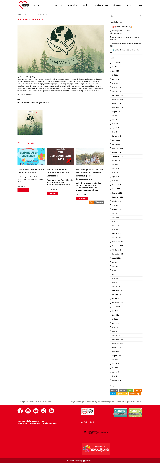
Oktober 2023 (116, 201)
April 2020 (115, 372)
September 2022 (117, 254)
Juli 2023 (115, 213)
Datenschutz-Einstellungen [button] (29, 423)
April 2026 (115, 79)
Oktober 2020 (116, 347)
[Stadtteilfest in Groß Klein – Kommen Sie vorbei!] (31, 165)
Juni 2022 (115, 266)
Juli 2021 (115, 311)
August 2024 (116, 160)
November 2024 (117, 148)
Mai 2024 (115, 172)
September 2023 (117, 205)
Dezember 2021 (117, 291)
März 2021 (115, 327)
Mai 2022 (115, 270)
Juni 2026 (115, 71)
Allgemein (35, 77)
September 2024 (117, 156)
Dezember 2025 (117, 95)
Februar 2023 (116, 234)
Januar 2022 (116, 286)
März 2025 (115, 132)
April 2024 (115, 177)
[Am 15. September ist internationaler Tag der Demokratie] (60, 165)
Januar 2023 (116, 238)
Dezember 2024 (117, 144)
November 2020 (117, 343)
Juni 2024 (115, 168)
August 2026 (116, 63)
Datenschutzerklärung (36, 421)
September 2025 (117, 107)
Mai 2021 (115, 319)
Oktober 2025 (116, 103)
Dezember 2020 (117, 339)
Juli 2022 (115, 262)
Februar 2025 (116, 136)
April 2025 (115, 128)
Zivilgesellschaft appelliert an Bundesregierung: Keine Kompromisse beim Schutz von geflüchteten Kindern (106, 402)
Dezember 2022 (117, 242)
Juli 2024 (115, 164)
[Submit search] (140, 16)
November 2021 (117, 295)
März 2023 (115, 229)
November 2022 (117, 246)
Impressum (22, 421)
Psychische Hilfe (122, 394)
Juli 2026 (115, 67)
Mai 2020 (115, 368)
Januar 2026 (116, 91)
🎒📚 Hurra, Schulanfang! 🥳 (122, 27)
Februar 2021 (116, 331)
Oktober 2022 (116, 250)
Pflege (113, 394)
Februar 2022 (116, 282)
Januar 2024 (116, 189)
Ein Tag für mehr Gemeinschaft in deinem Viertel (34, 402)
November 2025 (117, 99)
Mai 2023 (115, 221)
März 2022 (115, 278)
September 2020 (117, 351)
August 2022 (116, 258)
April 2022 (115, 274)
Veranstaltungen (135, 394)
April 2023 (115, 225)
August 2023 (116, 209)
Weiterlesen (23, 190)
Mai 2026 (115, 75)
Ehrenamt (123, 390)
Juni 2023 (115, 217)
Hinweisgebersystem (49, 423)
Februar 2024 (116, 185)
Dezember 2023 (117, 193)
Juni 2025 (115, 120)
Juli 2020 (115, 360)
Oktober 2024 (116, 152)
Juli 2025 (115, 116)
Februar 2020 (116, 380)
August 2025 (116, 112)
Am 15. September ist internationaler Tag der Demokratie (58, 172)
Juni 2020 (115, 364)
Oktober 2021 (116, 299)
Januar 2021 (116, 335)
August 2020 (116, 356)
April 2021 (115, 323)
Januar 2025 (116, 140)
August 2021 (116, 307)
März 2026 (115, 83)
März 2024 (115, 181)
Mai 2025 (115, 124)
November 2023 (117, 197)
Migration (137, 390)
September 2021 (117, 303)
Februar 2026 (116, 87)
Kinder (130, 390)
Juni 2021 (115, 315)
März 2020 (115, 376)
